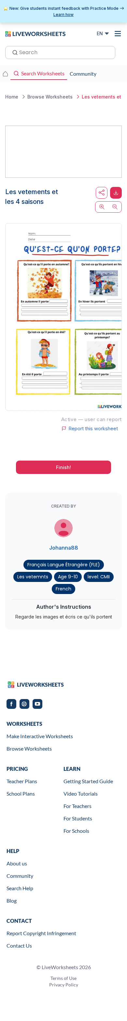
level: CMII (99, 576)
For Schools (76, 831)
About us (17, 863)
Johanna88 (63, 547)
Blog (12, 900)
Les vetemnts (32, 576)
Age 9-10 (68, 576)
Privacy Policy (63, 984)
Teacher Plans (22, 781)
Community (20, 876)
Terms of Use (63, 978)
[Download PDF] (116, 193)
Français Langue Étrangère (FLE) (63, 564)
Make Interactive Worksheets (40, 736)
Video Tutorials (81, 793)
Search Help (20, 888)
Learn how (63, 14)
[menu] (118, 34)
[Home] (35, 33)
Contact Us (19, 945)
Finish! (63, 467)
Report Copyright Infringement (41, 933)
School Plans (21, 793)
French (63, 589)
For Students (78, 818)
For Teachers (78, 806)
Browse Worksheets (29, 748)
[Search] (13, 51)
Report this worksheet (93, 428)
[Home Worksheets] (5, 74)
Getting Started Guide (88, 781)
